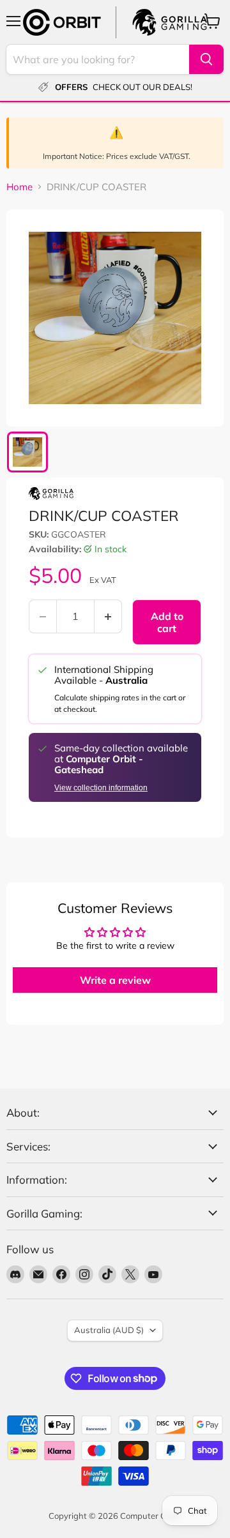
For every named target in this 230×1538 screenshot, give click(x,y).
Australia (109, 1330)
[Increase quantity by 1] (108, 616)
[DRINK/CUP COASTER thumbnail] (27, 452)
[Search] (206, 59)
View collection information (101, 787)
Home (19, 186)
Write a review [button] (115, 980)
